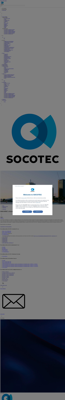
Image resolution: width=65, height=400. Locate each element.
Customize (27, 211)
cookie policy (38, 202)
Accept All (38, 211)
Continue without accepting (19, 186)
